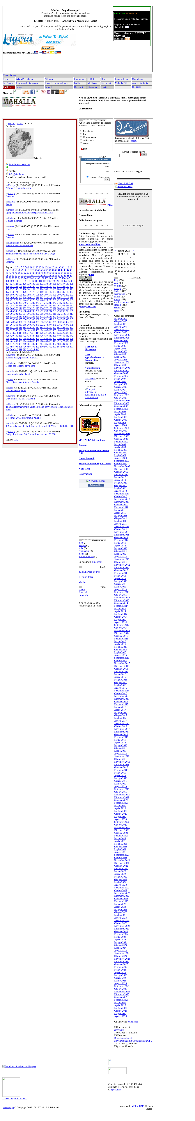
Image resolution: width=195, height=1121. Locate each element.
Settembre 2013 (121, 592)
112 (24, 281)
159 (20, 289)
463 (20, 341)
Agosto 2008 (120, 425)
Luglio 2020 (120, 816)
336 (25, 319)
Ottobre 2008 (120, 430)
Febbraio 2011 (121, 507)
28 (19, 270)
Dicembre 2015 (121, 666)
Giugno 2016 (120, 682)
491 (71, 344)
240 (25, 303)
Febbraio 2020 (121, 802)
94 (19, 278)
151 (54, 286)
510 (16, 349)
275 (37, 308)
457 (63, 338)
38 (49, 270)
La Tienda (8, 83)
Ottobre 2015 (120, 660)
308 (42, 314)
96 (25, 278)
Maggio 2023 (120, 909)
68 (7, 275)
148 (42, 286)
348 (7, 322)
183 (54, 292)
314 (67, 314)
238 (16, 303)
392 (59, 327)
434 (33, 335)
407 (54, 330)
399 (20, 330)
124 (7, 283)
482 (33, 344)
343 (54, 319)
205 (12, 297)
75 (28, 275)
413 (12, 333)
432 (25, 335)
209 (29, 297)
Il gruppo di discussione (27, 83)
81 (46, 275)
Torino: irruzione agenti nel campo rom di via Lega (30, 253)
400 (25, 330)
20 (61, 267)
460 (7, 341)
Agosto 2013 (120, 589)
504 (59, 346)
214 (50, 297)
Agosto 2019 (120, 786)
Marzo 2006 (120, 346)
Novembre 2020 (122, 827)
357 (46, 322)
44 (68, 270)
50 (19, 272)
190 (16, 294)
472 (59, 341)
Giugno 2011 (120, 518)
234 (67, 300)
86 (62, 275)
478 (16, 344)
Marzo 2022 (120, 871)
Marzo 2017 (120, 707)
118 (49, 281)
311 (54, 314)
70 (13, 275)
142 (16, 286)
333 (12, 319)
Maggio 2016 (120, 679)
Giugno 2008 (120, 419)
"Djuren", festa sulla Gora (18, 188)
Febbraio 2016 (121, 671)
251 (71, 303)
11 (34, 267)
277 (46, 308)
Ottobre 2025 (120, 989)
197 (46, 294)
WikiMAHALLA (24, 79)
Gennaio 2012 (121, 537)
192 (25, 294)
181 (46, 292)
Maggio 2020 (120, 811)
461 (12, 341)
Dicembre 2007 (121, 403)
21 (64, 267)
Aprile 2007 (120, 381)
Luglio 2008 (120, 422)
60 (49, 272)
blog (81, 542)
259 (37, 305)
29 (22, 270)
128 (25, 283)
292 (42, 311)
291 (37, 311)
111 (20, 281)
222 (16, 300)
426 (67, 333)
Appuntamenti (92, 368)
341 (46, 319)
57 (40, 272)
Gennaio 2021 (121, 833)
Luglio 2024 (120, 948)
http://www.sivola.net (19, 164)
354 (33, 322)
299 (71, 311)
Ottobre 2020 (120, 824)
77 (34, 275)
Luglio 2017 (120, 718)
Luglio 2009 (120, 455)
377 (63, 324)
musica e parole (86, 556)
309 (46, 314)
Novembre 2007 (122, 400)
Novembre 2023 (122, 926)
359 (54, 322)
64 (62, 272)
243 (37, 303)
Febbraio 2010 (121, 474)
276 (42, 308)
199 (54, 294)
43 (65, 270)
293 (46, 311)
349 (12, 322)
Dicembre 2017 (121, 731)
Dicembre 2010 (121, 502)
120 (57, 281)
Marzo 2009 (120, 444)
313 (63, 314)
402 (33, 330)
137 (63, 283)
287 (20, 311)
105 (59, 278)
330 (67, 316)
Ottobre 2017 (120, 726)
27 (16, 270)
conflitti (118, 285)
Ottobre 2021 (120, 857)
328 (59, 316)
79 (40, 275)
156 (7, 289)
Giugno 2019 (120, 781)
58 (43, 272)
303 (20, 314)
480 (25, 344)
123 (70, 281)
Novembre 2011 (122, 532)
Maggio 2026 (120, 1008)
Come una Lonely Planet (18, 374)
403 (37, 330)
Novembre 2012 (122, 564)
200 (59, 294)
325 (46, 316)
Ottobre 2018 (120, 759)
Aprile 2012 (120, 545)
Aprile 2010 (120, 480)
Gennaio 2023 (121, 898)
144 (25, 286)
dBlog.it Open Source (89, 571)
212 (41, 297)
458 (67, 338)
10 (31, 267)
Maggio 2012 (120, 548)
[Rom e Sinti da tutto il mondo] (117, 1073)
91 (10, 278)
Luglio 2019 (120, 783)
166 (50, 289)
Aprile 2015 (120, 644)
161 (29, 289)
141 (12, 286)
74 (25, 275)
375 (54, 324)
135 (54, 283)
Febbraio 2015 (121, 638)
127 (20, 283)
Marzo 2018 (120, 740)
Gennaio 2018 (121, 734)
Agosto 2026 (120, 1016)
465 (29, 341)
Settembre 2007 (121, 395)
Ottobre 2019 (120, 792)
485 (46, 344)
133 (46, 283)
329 (63, 316)
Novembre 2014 (122, 630)
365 (12, 324)
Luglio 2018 (120, 751)
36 (43, 270)
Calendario (137, 79)
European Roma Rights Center (95, 463)
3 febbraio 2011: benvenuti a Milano (23, 417)
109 (12, 281)
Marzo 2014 (120, 608)
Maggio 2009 (120, 450)
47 (10, 272)
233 (63, 300)
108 (7, 281)
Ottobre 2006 (120, 365)
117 (44, 281)
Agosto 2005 (120, 326)
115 (36, 281)
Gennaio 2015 (121, 636)
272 (25, 308)
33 (34, 270)
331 (71, 316)
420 (42, 333)
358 (50, 322)
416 (25, 333)
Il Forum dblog (86, 577)
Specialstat (116, 1089)
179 (37, 292)
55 (34, 272)
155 (71, 286)
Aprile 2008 (120, 414)
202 (67, 294)
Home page (8, 1107)
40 (56, 270)
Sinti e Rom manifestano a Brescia (22, 382)
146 (33, 286)
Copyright (83, 595)
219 (71, 297)
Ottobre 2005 (120, 332)
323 (37, 316)
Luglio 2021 (120, 849)
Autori (20, 123)
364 (7, 324)
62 (56, 272)
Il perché (83, 592)
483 (37, 344)
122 (65, 281)
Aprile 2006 (120, 348)
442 (67, 335)
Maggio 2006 (120, 351)
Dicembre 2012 (121, 567)
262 (50, 305)
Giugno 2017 (120, 715)
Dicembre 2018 (121, 764)
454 (50, 338)
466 (33, 341)
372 (42, 324)
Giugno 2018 (120, 748)
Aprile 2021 (120, 841)
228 (42, 300)
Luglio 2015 (120, 652)
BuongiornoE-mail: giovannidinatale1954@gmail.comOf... (133, 1039)
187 (71, 292)
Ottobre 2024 (120, 956)
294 (50, 311)
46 (7, 272)
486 (50, 344)
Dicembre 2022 (121, 896)
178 (33, 292)
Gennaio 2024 (121, 931)
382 (16, 327)
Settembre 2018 (121, 756)
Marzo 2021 (120, 838)
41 (59, 270)
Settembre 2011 (121, 526)
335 (20, 319)
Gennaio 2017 (121, 701)
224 (25, 300)
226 (33, 300)
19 (58, 267)
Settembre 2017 (121, 723)
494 (16, 346)
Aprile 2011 (120, 512)
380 (7, 327)
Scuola (19, 87)
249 (63, 303)
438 (50, 335)
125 (12, 283)
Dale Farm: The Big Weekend (20, 398)
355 (37, 322)
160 (25, 289)
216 (58, 297)
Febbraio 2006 (121, 343)
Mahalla (11, 123)
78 (37, 275)
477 (12, 344)
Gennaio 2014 (121, 603)
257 (29, 305)
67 (71, 272)
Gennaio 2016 (121, 668)
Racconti (78, 87)
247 (54, 303)
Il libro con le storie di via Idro (20, 365)
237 (12, 303)
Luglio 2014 (120, 619)
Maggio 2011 (120, 515)
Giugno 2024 (120, 945)
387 (37, 327)
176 (25, 292)
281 (63, 308)
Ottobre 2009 (120, 463)
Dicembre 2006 (121, 370)
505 (63, 346)
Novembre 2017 (122, 729)
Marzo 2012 (120, 543)
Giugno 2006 (120, 354)
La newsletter (121, 79)
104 (55, 278)
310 (50, 314)
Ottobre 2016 (120, 693)
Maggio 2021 (120, 844)
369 (29, 324)
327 (54, 316)
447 (20, 338)
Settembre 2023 (121, 920)
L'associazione (10, 75)
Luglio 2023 (120, 915)
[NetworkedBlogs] (95, 481)
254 (16, 305)
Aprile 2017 (120, 709)
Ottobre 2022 (120, 890)
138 (67, 283)
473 (63, 341)
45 (71, 270)
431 (20, 335)
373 (46, 324)
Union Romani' (86, 458)
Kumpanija (13, 242)
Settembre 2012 (121, 559)
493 (12, 346)
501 (46, 346)
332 (7, 319)
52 (25, 272)
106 (64, 278)
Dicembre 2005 (121, 337)
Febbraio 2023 (121, 901)
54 (31, 272)
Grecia (9, 229)
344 (59, 319)
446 (16, 338)
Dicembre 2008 (121, 436)
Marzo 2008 (120, 411)
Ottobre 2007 (120, 398)
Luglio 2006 (120, 357)
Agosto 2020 (120, 819)
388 (42, 327)
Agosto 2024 (120, 950)
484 (42, 344)
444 (7, 338)
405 (46, 330)
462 (16, 341)
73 (22, 275)
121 (61, 281)
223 (20, 300)
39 (52, 270)
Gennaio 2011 (121, 504)
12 (37, 267)
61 (52, 272)
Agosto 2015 (120, 655)
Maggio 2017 (120, 712)
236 (7, 303)
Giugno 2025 (120, 978)
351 (20, 322)
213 (46, 297)
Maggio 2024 (120, 942)
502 (50, 346)
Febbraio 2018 (121, 737)
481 (29, 344)
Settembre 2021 (121, 854)
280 (59, 308)
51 (22, 272)
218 (67, 297)
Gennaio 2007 (121, 373)
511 (20, 349)
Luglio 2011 (120, 521)
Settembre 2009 (121, 460)
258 (33, 305)
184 (59, 292)
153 (63, 286)
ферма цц (119, 1030)
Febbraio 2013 (121, 573)
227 (37, 300)
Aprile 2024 (120, 939)
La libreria (79, 83)
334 (16, 319)
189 (12, 294)
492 (7, 346)
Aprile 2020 (120, 808)
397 (12, 330)
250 (67, 303)
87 (65, 275)
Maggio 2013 (120, 581)
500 (42, 346)
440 (59, 335)
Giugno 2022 (120, 879)
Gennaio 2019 (121, 767)
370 (33, 324)
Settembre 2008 (121, 428)
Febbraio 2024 (121, 934)
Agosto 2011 (120, 523)
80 (43, 275)
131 (37, 283)
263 (54, 305)
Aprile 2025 (120, 972)
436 (42, 335)
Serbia (9, 204)
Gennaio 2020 (121, 800)
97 (28, 278)
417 (29, 333)
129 (29, 283)
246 (50, 303)
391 (54, 327)
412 (7, 333)
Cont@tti (136, 87)
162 (33, 289)
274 (33, 308)
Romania (10, 196)
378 (67, 324)
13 (40, 267)
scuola (11, 226)
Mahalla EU (121, 83)
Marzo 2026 (120, 1002)
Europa (11, 185)
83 (52, 275)
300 (7, 314)
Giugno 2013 (120, 584)
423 (54, 333)
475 (71, 341)
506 (67, 346)
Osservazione (85, 474)
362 (67, 322)
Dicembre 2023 (121, 928)
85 (59, 275)
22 (67, 267)
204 (7, 297)
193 (29, 294)
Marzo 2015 (120, 641)
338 (33, 319)
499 (37, 346)
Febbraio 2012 (121, 540)
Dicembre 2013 (121, 600)
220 (7, 300)
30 (25, 270)
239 (20, 303)
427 (71, 333)
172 (7, 292)
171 (71, 289)
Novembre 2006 (122, 367)
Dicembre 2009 (121, 469)
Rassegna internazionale (56, 83)
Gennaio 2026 (121, 997)
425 (63, 333)
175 (20, 292)
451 (37, 338)
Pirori (103, 79)
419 (37, 333)
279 (54, 308)
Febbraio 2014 (121, 606)
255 (20, 305)
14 (43, 267)
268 (7, 308)
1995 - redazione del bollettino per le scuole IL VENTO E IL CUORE (40, 426)
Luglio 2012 (120, 554)
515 (37, 349)
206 (16, 297)
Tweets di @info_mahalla (14, 1098)
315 (71, 314)
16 (49, 267)
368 (25, 324)
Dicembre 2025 (121, 994)
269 (12, 308)
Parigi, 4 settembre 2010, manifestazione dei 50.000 (30, 434)
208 (25, 297)
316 (7, 316)
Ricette (104, 87)
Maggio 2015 (120, 647)
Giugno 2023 (120, 912)
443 (71, 335)
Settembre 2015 (121, 657)
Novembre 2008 (122, 433)
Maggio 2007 (120, 384)
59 (46, 272)
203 (71, 294)
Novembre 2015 (122, 663)
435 (37, 335)
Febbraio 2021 (121, 835)
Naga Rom (84, 468)
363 (71, 322)
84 (56, 275)
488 (59, 344)
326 (50, 316)
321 (29, 316)
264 (59, 305)
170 (67, 289)
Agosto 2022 (120, 885)
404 (42, 330)
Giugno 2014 (120, 616)
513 (29, 349)
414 (16, 333)
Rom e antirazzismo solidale (19, 245)
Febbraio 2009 (121, 441)
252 (7, 305)
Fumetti (48, 87)
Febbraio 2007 (121, 376)
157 (12, 289)
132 (42, 283)
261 (46, 305)
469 (46, 341)
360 (59, 322)
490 (67, 344)
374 (50, 324)
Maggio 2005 (120, 318)
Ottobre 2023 (120, 923)
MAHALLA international (92, 440)
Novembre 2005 (122, 335)
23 (70, 267)
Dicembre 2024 (121, 961)
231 (54, 300)
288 (25, 311)
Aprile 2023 (120, 906)
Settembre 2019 (121, 789)
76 (31, 275)
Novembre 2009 (122, 466)
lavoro (117, 296)
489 (63, 344)
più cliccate (97, 562)
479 (20, 344)
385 (29, 327)
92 (13, 278)
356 (42, 322)
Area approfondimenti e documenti (94, 357)
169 (63, 289)
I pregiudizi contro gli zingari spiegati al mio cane (29, 212)
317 (12, 316)
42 (62, 270)
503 (54, 346)
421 (46, 333)
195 (37, 294)
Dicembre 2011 (121, 534)
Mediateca (93, 83)
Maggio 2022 (120, 876)
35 (40, 270)
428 (7, 335)
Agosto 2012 (120, 556)
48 (13, 272)
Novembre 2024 (122, 958)
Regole (11, 201)
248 (59, 303)
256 (25, 305)
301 (12, 314)
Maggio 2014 (120, 614)
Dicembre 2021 (121, 863)
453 (46, 338)
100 (38, 278)
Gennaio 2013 (121, 570)
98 (31, 278)
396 (7, 330)
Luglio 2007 (120, 389)
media (11, 210)
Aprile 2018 (120, 742)
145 (29, 286)
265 (63, 305)
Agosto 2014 (120, 622)
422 (50, 333)
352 (25, 322)
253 (12, 305)
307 (37, 314)
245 (46, 303)
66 (68, 272)
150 (50, 286)
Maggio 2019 (120, 778)
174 (16, 292)
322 (33, 316)
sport (116, 310)
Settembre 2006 (121, 362)
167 (54, 289)
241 (29, 303)
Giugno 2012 (120, 551)
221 (12, 300)
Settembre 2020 (121, 822)
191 (20, 294)
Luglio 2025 (120, 980)
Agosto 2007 (120, 392)
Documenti (106, 83)
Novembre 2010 (122, 499)
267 (71, 305)
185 (63, 292)
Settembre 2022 (121, 887)
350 (16, 322)
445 (12, 338)
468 (42, 341)
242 (33, 303)
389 (46, 327)
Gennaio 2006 (121, 340)
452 (42, 338)
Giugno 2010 (120, 485)
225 (29, 300)
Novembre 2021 (122, 860)
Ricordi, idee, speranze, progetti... (22, 357)
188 (7, 294)
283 (71, 308)
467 (37, 341)
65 (65, 272)
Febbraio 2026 (121, 999)
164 (42, 289)
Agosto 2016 (120, 688)
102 (46, 278)
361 (63, 322)
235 (71, 300)
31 (28, 270)
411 (71, 330)
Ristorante (92, 87)
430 (16, 335)
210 (33, 297)
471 (54, 341)
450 (33, 338)
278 (50, 308)
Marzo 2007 (120, 378)
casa (116, 283)
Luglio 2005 (120, 324)
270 (16, 308)
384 (25, 327)
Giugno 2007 (120, 387)
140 (7, 286)
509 (12, 349)
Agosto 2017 (120, 720)
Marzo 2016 (120, 674)
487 (54, 344)
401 (29, 330)
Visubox (83, 582)
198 (50, 294)
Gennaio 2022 (121, 865)
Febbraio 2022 (121, 868)
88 (68, 275)
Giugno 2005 (120, 321)
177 (29, 292)
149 (46, 286)
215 (54, 297)
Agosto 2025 (120, 983)
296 (59, 311)
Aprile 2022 (120, 874)
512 (24, 349)
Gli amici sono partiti (16, 390)
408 (59, 330)
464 (25, 341)
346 (67, 319)
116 (40, 281)
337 (29, 319)
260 (42, 305)
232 (59, 300)
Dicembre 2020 (121, 830)
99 (34, 278)
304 (25, 314)
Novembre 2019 (122, 794)
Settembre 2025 (121, 986)
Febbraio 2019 (121, 770)
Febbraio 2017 (121, 704)
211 (37, 297)
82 (49, 275)
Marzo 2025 (120, 969)
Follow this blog (95, 485)
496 (25, 346)
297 (63, 311)
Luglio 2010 (120, 488)
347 (71, 319)
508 (7, 349)
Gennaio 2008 (121, 406)
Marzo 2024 (120, 937)
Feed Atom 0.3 (124, 186)
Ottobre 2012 (120, 562)
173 (12, 292)
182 (50, 292)
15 (46, 267)
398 (16, 330)
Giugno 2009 (120, 452)
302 (16, 314)
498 (33, 346)
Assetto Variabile (140, 83)
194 (33, 294)
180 (42, 292)
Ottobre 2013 (120, 595)
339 (37, 319)
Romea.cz (84, 445)
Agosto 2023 (120, 917)
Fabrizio (134, 141)
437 (46, 335)
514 (33, 349)
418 (33, 333)
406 (50, 330)
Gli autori (49, 79)
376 (59, 324)
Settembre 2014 (121, 625)
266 (67, 305)
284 (7, 311)
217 (63, 297)
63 (59, 272)
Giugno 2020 (120, 813)
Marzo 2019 (120, 772)
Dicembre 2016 (121, 699)
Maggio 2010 (120, 482)
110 (16, 281)
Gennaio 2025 (121, 964)
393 (63, 327)
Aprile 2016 (120, 677)
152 (59, 286)
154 (67, 286)
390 (50, 327)
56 (37, 272)
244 (42, 303)
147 (37, 286)
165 (46, 289)
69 (10, 275)
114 (32, 281)
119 (53, 281)
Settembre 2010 (121, 493)
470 (50, 341)
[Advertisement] (77, 64)
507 (71, 346)
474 (67, 341)
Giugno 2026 (120, 1010)
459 (71, 338)
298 (67, 311)
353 (29, 322)
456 (59, 338)
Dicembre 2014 (121, 633)
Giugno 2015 (120, 649)
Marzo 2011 (120, 510)
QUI (127, 27)
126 (16, 283)
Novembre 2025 (122, 991)
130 (33, 283)
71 (16, 275)
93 (16, 278)
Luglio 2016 (120, 685)
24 (7, 270)
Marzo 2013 (120, 575)
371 (37, 324)
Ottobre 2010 (120, 496)
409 (63, 330)
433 (29, 335)
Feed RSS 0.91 (125, 183)
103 (51, 278)
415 (20, 333)
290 (33, 311)
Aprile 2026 (120, 1005)
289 (29, 311)
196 (42, 294)
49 (16, 272)
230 (50, 300)
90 (7, 278)
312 (58, 314)
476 (7, 344)
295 (54, 311)
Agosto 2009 (120, 458)
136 (59, 283)
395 (71, 327)
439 (54, 335)
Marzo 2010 (120, 477)
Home (6, 79)
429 (12, 335)
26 (13, 270)
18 (55, 267)
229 (46, 300)
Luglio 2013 (120, 586)
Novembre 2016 (122, 696)
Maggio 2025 (120, 975)
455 (54, 338)
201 (63, 294)
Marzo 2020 (120, 805)
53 (28, 272)
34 (37, 270)
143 (20, 286)
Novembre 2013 (122, 597)
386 (33, 327)
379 (71, 324)
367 (20, 324)
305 (29, 314)
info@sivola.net (16, 174)
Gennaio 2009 (121, 439)
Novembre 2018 (122, 761)
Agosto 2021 (120, 852)
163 (37, 289)
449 (29, 338)
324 (42, 316)
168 (59, 289)
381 (12, 327)
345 (63, 319)
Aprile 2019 (120, 775)
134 (50, 283)
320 (25, 316)
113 (28, 281)
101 (42, 278)
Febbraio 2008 (121, 409)
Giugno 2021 (120, 846)
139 (71, 283)
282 (67, 308)
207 (20, 297)
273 (29, 308)
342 (50, 319)
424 (59, 333)
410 (67, 330)
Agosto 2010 (120, 491)
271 (20, 308)
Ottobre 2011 (120, 529)
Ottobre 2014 (120, 627)
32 (31, 270)
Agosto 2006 (120, 359)
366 (16, 324)
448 (25, 338)
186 (67, 292)
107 (68, 278)
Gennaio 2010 (121, 471)
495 (20, 346)
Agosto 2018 (120, 753)
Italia (10, 218)
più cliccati (133, 1021)
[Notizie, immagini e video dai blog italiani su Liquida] (117, 1064)
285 (12, 311)
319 (20, 316)
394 (67, 327)
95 (22, 278)
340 (42, 319)
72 (19, 275)
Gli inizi (91, 79)
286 (16, 311)
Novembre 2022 (122, 893)
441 (63, 335)
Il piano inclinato (14, 220)
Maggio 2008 (120, 417)
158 (16, 289)
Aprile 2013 (120, 578)
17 (52, 267)
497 (29, 346)
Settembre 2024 (121, 953)
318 (16, 316)
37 (46, 270)
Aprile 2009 (120, 447)
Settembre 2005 (121, 329)
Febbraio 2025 (121, 967)
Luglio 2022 (120, 882)
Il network (79, 79)
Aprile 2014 (120, 611)
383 (20, 327)
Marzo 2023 (120, 904)
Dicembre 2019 (121, 797)
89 (71, 275)
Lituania (10, 262)
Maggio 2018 (120, 745)
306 (33, 314)
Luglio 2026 (120, 1013)
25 (10, 270)
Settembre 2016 (121, 690)
